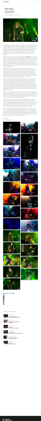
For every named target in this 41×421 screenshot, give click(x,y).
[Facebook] (20, 294)
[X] (20, 297)
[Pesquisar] (36, 2)
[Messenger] (20, 295)
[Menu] (38, 1)
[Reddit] (20, 300)
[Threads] (20, 299)
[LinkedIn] (20, 301)
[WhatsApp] (20, 298)
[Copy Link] (20, 303)
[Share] (20, 304)
